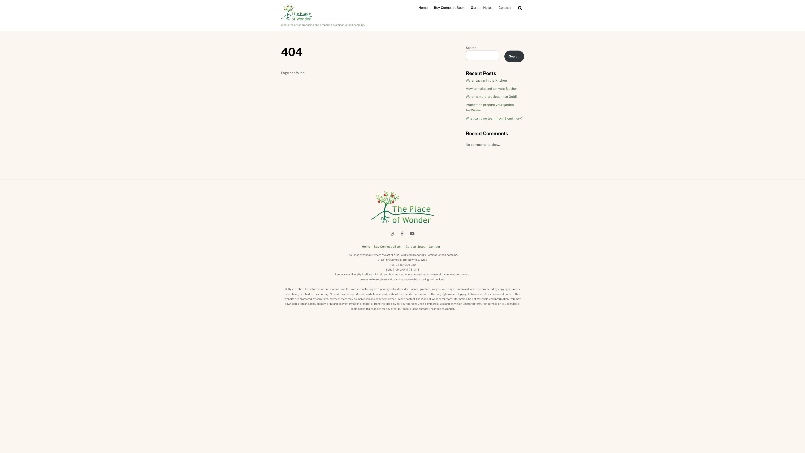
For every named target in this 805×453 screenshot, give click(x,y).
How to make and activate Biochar (491, 88)
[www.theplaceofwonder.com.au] (296, 19)
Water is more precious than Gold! (491, 96)
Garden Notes (481, 8)
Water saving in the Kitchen (486, 80)
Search (471, 47)
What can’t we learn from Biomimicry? (494, 118)
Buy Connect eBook (449, 8)
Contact (505, 8)
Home (423, 8)
